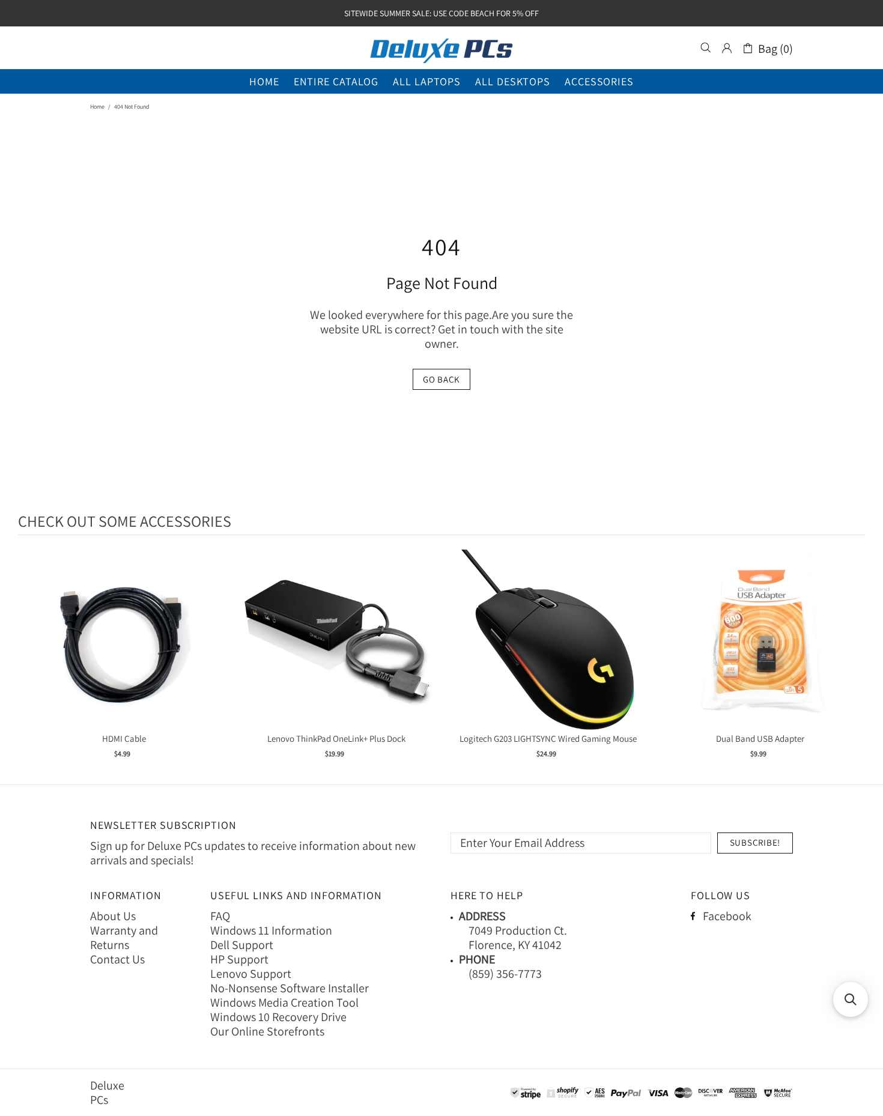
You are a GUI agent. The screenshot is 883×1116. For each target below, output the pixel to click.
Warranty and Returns (124, 937)
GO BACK (441, 379)
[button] (850, 999)
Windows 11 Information (271, 930)
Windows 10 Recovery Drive (278, 1017)
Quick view (124, 652)
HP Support (239, 959)
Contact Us (117, 959)
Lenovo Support (250, 973)
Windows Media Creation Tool (284, 1002)
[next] (853, 662)
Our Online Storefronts (267, 1031)
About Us (113, 916)
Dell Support (241, 945)
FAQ (220, 916)
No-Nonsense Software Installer (289, 988)
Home (97, 107)
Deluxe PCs (441, 48)
